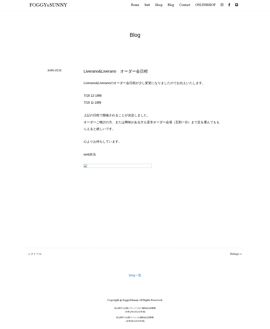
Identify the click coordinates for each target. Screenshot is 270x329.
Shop (158, 5)
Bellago (234, 253)
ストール (36, 253)
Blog (171, 5)
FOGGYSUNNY (48, 5)
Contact (184, 5)
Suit (147, 5)
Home (135, 5)
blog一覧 (135, 275)
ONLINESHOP (205, 5)
